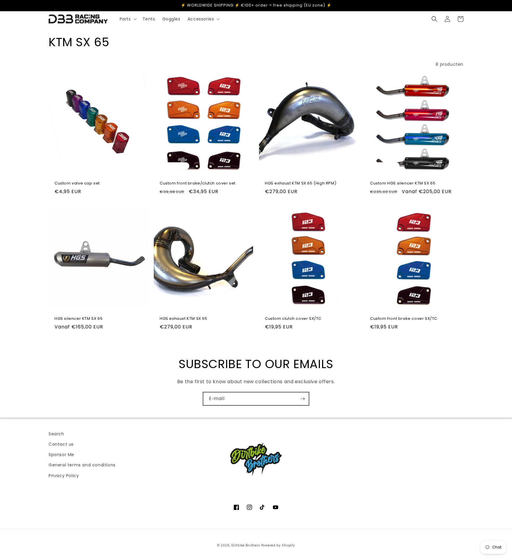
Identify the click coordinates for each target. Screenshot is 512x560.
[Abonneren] (302, 399)
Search (56, 434)
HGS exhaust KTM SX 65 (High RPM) (300, 183)
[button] (127, 19)
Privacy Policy (64, 476)
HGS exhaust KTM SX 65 (183, 318)
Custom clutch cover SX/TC (293, 318)
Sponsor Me (61, 455)
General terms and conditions (82, 465)
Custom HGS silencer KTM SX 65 (402, 183)
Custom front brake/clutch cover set (198, 183)
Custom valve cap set (77, 183)
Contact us (61, 444)
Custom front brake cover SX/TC (403, 318)
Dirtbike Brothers (245, 545)
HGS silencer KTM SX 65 (79, 318)
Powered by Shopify (278, 545)
